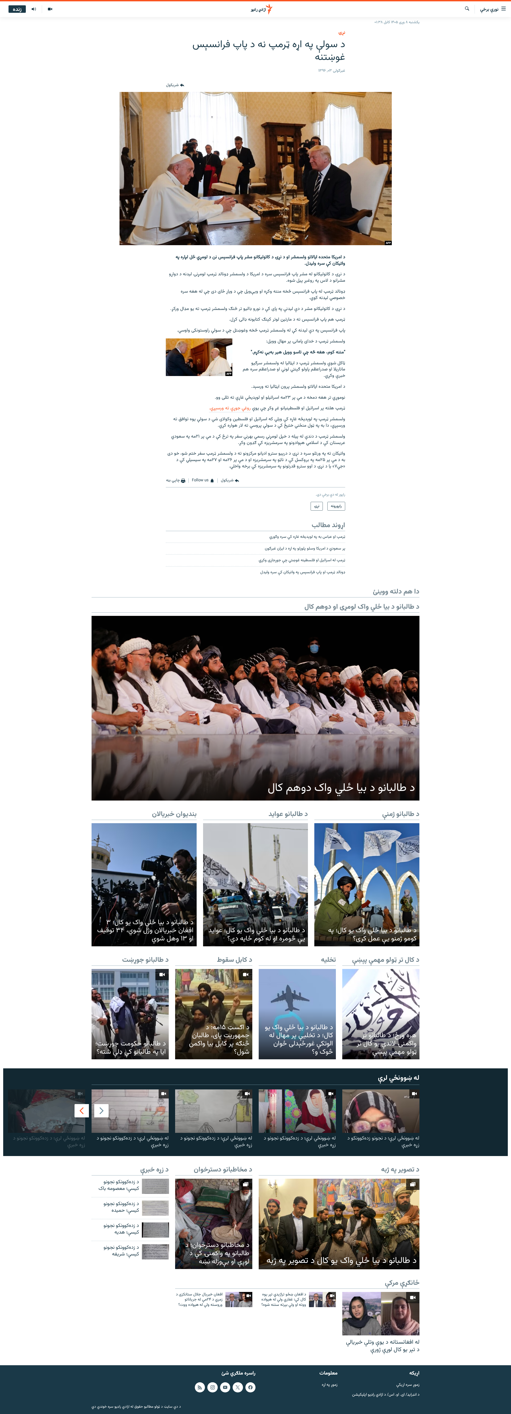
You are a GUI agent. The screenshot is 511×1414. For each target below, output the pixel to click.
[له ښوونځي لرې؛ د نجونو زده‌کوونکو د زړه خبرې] (380, 1111)
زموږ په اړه (329, 1385)
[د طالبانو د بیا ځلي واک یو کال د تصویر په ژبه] (339, 1224)
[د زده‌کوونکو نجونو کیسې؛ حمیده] (155, 1208)
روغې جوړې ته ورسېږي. (230, 408)
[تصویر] (50, 9)
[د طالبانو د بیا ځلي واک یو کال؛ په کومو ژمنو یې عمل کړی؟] (366, 884)
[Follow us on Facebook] (250, 1387)
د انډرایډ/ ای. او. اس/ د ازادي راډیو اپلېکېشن (385, 1395)
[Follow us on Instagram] (212, 1387)
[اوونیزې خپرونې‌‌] (34, 9)
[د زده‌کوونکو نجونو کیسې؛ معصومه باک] (155, 1186)
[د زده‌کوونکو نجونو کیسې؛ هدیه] (155, 1230)
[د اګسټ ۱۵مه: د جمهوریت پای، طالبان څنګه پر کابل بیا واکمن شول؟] (213, 1014)
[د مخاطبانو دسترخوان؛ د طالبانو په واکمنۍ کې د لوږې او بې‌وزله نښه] (213, 1224)
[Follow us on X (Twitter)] (238, 1387)
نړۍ (341, 32)
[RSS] (200, 1387)
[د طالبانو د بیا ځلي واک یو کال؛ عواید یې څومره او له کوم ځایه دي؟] (255, 884)
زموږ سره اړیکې (407, 1385)
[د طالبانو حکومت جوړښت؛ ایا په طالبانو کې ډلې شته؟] (130, 1014)
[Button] (175, 85)
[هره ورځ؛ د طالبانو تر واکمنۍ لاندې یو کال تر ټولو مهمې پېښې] (380, 1014)
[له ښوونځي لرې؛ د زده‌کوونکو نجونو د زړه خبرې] (297, 1111)
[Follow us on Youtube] (225, 1387)
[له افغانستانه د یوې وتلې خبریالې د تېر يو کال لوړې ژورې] (380, 1313)
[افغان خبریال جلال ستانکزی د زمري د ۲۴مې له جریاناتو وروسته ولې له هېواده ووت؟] (238, 1299)
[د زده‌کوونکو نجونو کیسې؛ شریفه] (155, 1251)
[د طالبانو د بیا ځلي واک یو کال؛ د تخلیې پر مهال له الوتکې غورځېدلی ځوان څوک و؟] (297, 1014)
